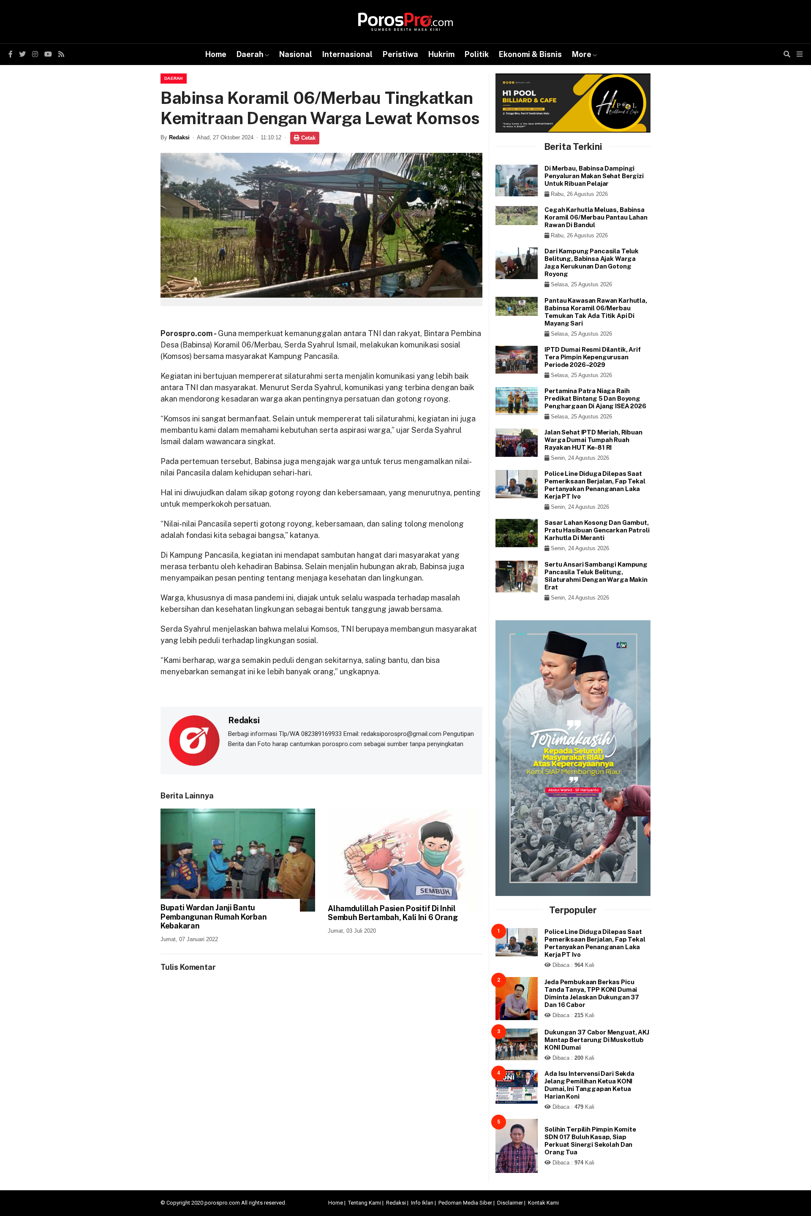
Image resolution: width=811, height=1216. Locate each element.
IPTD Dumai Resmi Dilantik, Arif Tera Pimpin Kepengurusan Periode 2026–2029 (592, 357)
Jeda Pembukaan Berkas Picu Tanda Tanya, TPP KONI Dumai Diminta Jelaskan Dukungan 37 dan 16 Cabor (591, 993)
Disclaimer (510, 1203)
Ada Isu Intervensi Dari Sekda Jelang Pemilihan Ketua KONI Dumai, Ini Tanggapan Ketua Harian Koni (589, 1085)
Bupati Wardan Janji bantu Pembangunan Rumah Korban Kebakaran (214, 916)
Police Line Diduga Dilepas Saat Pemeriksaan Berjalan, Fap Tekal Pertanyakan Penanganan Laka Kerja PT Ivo (594, 485)
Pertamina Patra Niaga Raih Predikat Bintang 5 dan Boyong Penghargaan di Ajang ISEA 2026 (595, 398)
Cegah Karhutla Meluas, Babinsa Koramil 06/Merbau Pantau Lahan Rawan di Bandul (596, 217)
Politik (477, 54)
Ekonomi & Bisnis (530, 54)
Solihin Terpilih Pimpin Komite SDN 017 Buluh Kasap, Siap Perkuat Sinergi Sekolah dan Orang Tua (590, 1141)
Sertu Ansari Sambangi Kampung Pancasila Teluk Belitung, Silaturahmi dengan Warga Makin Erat (596, 576)
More (581, 54)
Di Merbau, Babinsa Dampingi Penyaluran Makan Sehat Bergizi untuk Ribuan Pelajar (594, 176)
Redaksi (179, 137)
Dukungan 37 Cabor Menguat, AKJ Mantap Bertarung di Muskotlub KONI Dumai (596, 1040)
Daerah (250, 54)
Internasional (347, 54)
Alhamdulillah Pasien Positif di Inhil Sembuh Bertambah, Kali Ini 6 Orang (392, 913)
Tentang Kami (364, 1203)
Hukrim (441, 54)
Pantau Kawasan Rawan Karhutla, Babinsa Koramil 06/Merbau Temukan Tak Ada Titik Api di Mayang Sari (595, 312)
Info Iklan (422, 1203)
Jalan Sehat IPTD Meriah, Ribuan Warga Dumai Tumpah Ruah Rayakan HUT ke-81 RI (593, 440)
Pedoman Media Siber (465, 1203)
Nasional (295, 54)
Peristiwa (400, 54)
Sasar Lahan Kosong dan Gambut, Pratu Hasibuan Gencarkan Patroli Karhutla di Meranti (596, 530)
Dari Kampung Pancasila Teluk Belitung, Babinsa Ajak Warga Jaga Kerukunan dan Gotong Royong (591, 262)
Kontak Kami (543, 1203)
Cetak (307, 138)
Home (215, 54)
